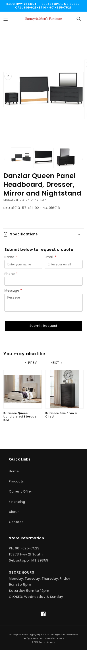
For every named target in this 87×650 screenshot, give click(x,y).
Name (10, 257)
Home (14, 471)
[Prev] (5, 159)
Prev (32, 362)
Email (50, 257)
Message (13, 290)
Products (16, 481)
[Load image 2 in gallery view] (43, 158)
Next (54, 362)
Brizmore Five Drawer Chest (61, 414)
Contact (16, 522)
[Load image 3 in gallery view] (66, 158)
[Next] (82, 159)
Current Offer (20, 491)
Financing (17, 501)
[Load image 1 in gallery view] (21, 158)
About (14, 512)
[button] (5, 19)
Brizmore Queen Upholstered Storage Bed (19, 416)
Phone (11, 273)
